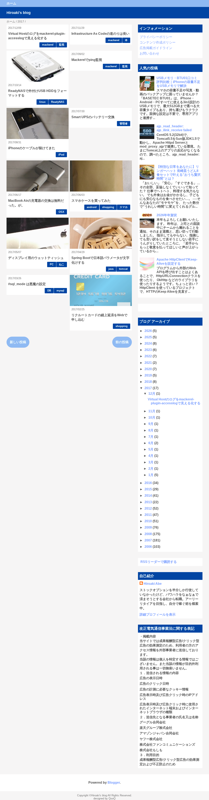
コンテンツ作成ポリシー (158, 42)
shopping (108, 207)
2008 (149, 534)
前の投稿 (122, 342)
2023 (149, 350)
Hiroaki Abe (153, 583)
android (92, 207)
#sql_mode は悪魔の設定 (27, 284)
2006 (149, 546)
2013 (149, 502)
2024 (149, 343)
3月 (151, 462)
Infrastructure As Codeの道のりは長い (100, 33)
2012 (149, 508)
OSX (61, 211)
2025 (149, 337)
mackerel (47, 44)
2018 (149, 381)
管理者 (124, 123)
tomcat (123, 268)
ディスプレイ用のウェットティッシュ (36, 258)
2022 (149, 356)
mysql (60, 290)
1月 (151, 475)
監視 (61, 44)
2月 (151, 468)
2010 (149, 521)
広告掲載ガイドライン (156, 48)
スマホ (124, 207)
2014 (149, 495)
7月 (151, 436)
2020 (149, 369)
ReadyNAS (57, 101)
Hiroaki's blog (19, 13)
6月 (151, 443)
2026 (149, 331)
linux (42, 101)
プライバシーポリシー (156, 37)
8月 (151, 430)
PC (51, 264)
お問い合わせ (149, 53)
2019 (149, 375)
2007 (149, 540)
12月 (152, 393)
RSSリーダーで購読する (158, 562)
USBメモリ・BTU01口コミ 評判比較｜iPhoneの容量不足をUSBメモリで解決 (178, 81)
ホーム (11, 3)
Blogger (114, 782)
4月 (151, 455)
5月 (151, 449)
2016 (149, 483)
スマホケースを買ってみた (91, 200)
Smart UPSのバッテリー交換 (93, 117)
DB (49, 290)
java (110, 268)
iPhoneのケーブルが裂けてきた (31, 148)
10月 (152, 417)
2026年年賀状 (167, 215)
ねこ (61, 264)
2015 (149, 489)
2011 (149, 515)
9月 (151, 424)
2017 (149, 388)
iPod (61, 154)
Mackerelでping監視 (86, 60)
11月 (152, 411)
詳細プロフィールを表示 (158, 614)
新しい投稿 (18, 342)
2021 (149, 362)
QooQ (112, 798)
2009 (149, 527)
